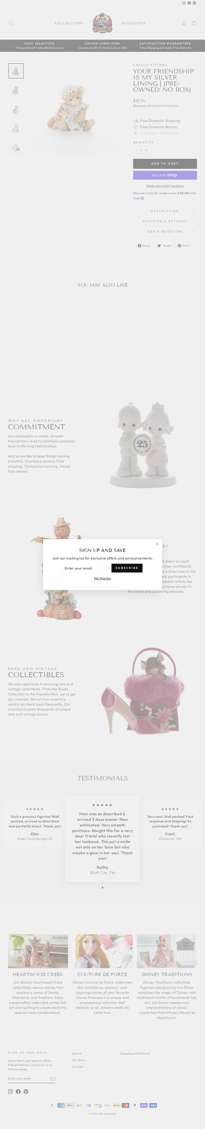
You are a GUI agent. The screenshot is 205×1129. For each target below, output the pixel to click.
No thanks (102, 578)
